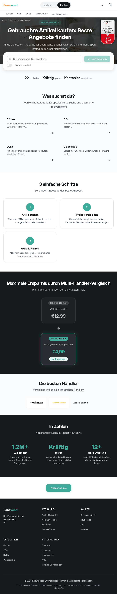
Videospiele (42, 13)
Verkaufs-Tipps (49, 520)
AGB (44, 560)
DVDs (28, 13)
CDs (19, 13)
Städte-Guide (48, 529)
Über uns (46, 545)
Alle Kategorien (60, 14)
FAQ (82, 524)
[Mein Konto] (102, 5)
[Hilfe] (95, 5)
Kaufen (64, 5)
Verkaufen (49, 5)
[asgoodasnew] (59, 403)
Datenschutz (48, 555)
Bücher (9, 13)
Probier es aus (59, 488)
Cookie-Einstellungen (52, 565)
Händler (84, 529)
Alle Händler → (80, 402)
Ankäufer (46, 524)
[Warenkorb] (110, 5)
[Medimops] (37, 403)
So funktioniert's (50, 515)
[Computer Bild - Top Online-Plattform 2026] (107, 32)
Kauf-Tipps (86, 520)
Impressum (47, 550)
